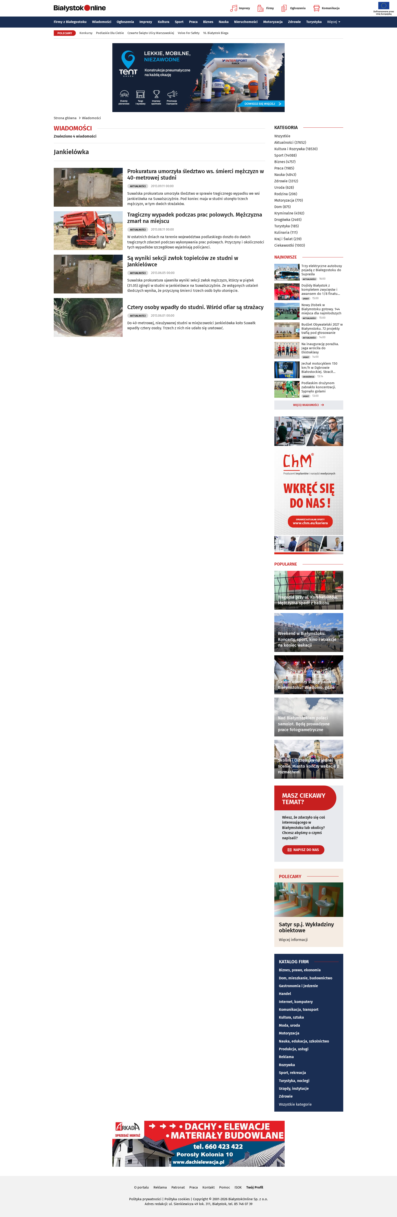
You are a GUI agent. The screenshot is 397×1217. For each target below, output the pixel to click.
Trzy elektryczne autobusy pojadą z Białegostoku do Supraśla (321, 270)
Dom (278, 207)
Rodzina (281, 194)
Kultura (163, 22)
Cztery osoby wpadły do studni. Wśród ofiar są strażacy (195, 307)
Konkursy (85, 32)
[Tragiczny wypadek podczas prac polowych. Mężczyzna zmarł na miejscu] (88, 230)
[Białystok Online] (80, 8)
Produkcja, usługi (294, 1049)
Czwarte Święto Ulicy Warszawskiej (151, 32)
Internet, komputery (296, 1002)
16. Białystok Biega (215, 32)
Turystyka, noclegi (294, 1081)
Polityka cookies (177, 1199)
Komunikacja (331, 8)
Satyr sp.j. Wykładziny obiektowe (306, 927)
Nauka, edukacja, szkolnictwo (304, 1041)
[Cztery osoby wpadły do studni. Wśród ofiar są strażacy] (88, 317)
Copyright (200, 1199)
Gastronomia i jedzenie (298, 986)
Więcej (332, 22)
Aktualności (138, 186)
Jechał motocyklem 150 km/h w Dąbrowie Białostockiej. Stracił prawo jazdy (319, 367)
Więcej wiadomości (306, 405)
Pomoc (224, 1187)
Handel (285, 994)
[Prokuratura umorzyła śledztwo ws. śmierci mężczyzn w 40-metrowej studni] (88, 187)
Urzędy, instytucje (294, 1088)
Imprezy (244, 8)
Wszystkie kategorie (295, 1104)
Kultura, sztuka (291, 1017)
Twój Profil (254, 1187)
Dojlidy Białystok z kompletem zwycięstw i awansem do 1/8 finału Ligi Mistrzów (319, 289)
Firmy (270, 8)
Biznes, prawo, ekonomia (300, 970)
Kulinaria (281, 232)
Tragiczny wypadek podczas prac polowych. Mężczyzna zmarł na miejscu (194, 218)
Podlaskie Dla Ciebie (110, 32)
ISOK (238, 1187)
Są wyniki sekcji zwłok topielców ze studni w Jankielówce (182, 261)
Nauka (224, 22)
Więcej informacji (293, 940)
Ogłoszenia (298, 8)
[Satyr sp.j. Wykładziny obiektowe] (308, 899)
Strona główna (65, 118)
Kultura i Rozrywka (289, 149)
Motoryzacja (273, 22)
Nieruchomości (246, 22)
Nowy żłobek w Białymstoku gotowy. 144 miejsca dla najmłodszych (321, 309)
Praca (193, 22)
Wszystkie (282, 136)
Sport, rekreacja (292, 1073)
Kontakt (208, 1187)
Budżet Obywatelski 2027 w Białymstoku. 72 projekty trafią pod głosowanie (322, 328)
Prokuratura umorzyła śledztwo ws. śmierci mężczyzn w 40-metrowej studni (195, 174)
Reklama (286, 1057)
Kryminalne (283, 213)
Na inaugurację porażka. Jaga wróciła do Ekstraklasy (320, 348)
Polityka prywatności (145, 1199)
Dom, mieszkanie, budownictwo (305, 978)
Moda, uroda (289, 1025)
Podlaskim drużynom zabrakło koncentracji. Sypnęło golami (318, 387)
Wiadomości (101, 22)
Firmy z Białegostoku (70, 22)
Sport (179, 22)
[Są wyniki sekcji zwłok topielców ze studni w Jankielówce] (88, 274)
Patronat (178, 1187)
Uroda (279, 187)
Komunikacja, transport (298, 1009)
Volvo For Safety (188, 32)
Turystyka (314, 22)
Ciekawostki (284, 245)
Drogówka (282, 219)
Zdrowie (294, 22)
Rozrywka (287, 1065)
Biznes (208, 22)
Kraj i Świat (283, 239)
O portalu (141, 1187)
